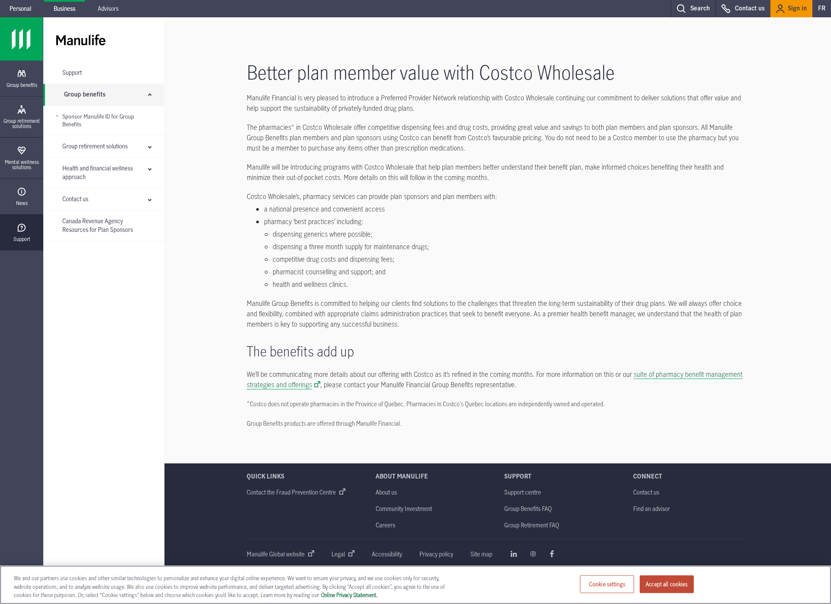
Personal (20, 8)
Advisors (108, 8)
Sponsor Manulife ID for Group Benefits (98, 120)
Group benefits (85, 95)
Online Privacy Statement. (349, 595)
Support (72, 72)
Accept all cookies (667, 584)
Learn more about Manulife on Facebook (552, 553)
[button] (693, 8)
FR (821, 9)
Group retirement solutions (95, 146)
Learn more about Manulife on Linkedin (513, 553)
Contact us (75, 199)
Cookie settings (607, 584)
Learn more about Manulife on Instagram (532, 553)
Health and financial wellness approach (97, 172)
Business (64, 8)
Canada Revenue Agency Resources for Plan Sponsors (97, 225)
